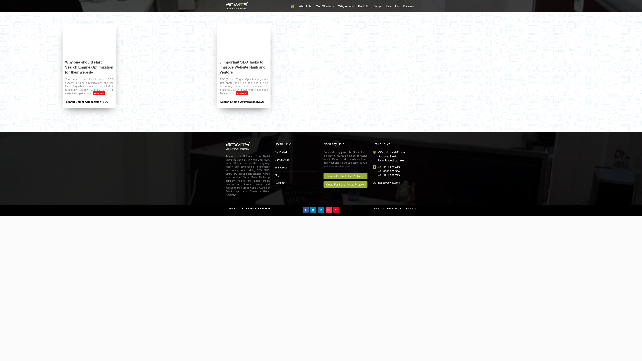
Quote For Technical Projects (345, 176)
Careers (408, 6)
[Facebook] (306, 210)
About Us (305, 6)
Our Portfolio (281, 152)
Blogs (377, 6)
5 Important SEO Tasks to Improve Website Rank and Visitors (242, 67)
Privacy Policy (394, 208)
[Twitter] (313, 210)
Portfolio (363, 6)
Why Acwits (346, 6)
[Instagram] (329, 210)
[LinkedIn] (321, 210)
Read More (99, 93)
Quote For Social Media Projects (345, 184)
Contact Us (410, 208)
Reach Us (392, 6)
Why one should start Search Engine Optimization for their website (89, 67)
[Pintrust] (336, 210)
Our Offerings (325, 6)
